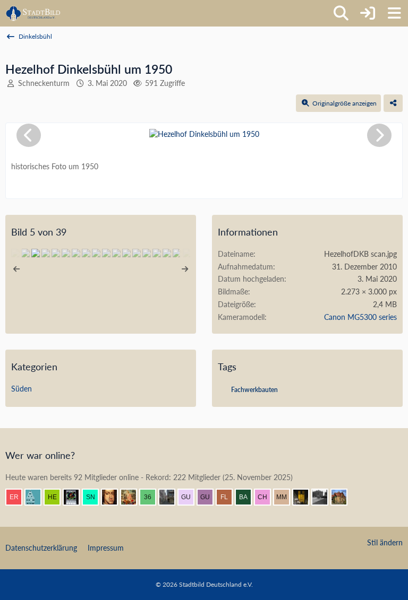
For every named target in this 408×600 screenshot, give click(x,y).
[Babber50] (247, 497)
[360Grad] (152, 497)
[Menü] (394, 13)
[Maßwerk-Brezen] (86, 253)
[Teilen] (393, 103)
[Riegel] (37, 497)
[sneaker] (94, 497)
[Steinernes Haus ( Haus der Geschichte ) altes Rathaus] (177, 253)
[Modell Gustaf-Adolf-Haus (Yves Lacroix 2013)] (66, 253)
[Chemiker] (266, 497)
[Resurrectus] (133, 497)
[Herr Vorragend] (113, 497)
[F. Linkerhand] (228, 497)
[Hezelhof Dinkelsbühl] (25, 253)
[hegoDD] (56, 497)
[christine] (305, 497)
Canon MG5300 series (360, 316)
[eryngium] (18, 497)
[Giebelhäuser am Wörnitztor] (106, 253)
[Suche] (341, 13)
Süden (21, 388)
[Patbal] (324, 497)
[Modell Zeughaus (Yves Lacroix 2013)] (76, 253)
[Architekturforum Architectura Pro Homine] (33, 13)
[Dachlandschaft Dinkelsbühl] (136, 253)
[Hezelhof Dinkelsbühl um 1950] (35, 253)
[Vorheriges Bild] (28, 135)
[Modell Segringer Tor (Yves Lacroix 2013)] (96, 253)
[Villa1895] (343, 497)
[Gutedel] (209, 497)
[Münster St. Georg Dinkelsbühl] (116, 253)
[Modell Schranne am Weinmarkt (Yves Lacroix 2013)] (56, 253)
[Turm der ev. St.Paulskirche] (126, 253)
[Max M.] (286, 497)
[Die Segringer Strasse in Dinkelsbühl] (45, 253)
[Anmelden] (367, 13)
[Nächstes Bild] (379, 135)
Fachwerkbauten (254, 390)
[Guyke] (190, 497)
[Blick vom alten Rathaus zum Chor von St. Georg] (167, 253)
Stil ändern (385, 542)
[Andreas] (75, 497)
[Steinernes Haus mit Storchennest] (156, 253)
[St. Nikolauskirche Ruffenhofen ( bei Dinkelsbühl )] (146, 253)
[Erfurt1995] (171, 497)
